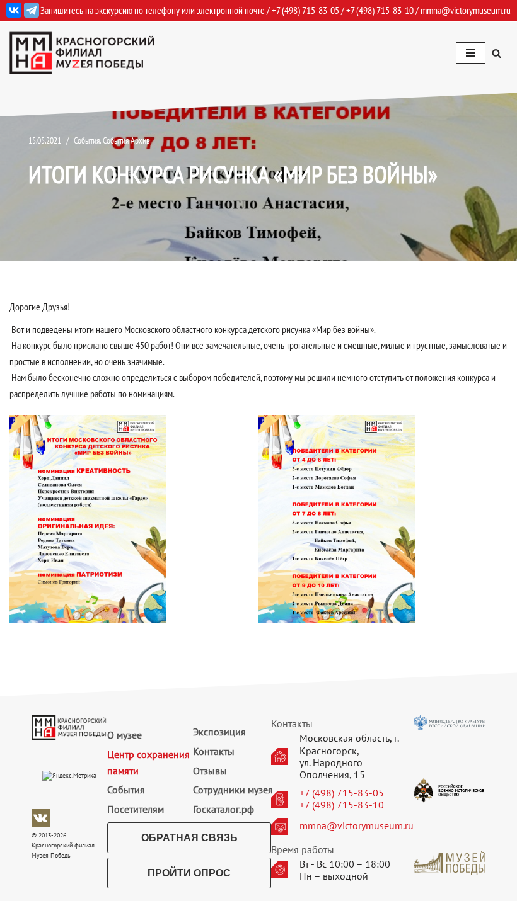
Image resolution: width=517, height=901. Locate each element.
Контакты (214, 751)
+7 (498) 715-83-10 (341, 805)
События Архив (126, 140)
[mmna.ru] (81, 53)
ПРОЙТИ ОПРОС (189, 873)
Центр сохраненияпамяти (148, 762)
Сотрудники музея (233, 789)
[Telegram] (31, 10)
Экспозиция (219, 731)
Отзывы (210, 770)
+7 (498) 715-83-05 (341, 793)
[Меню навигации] (470, 53)
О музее (124, 734)
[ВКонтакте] (13, 10)
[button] (496, 53)
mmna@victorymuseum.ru (466, 10)
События (87, 140)
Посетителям (135, 809)
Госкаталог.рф (223, 809)
